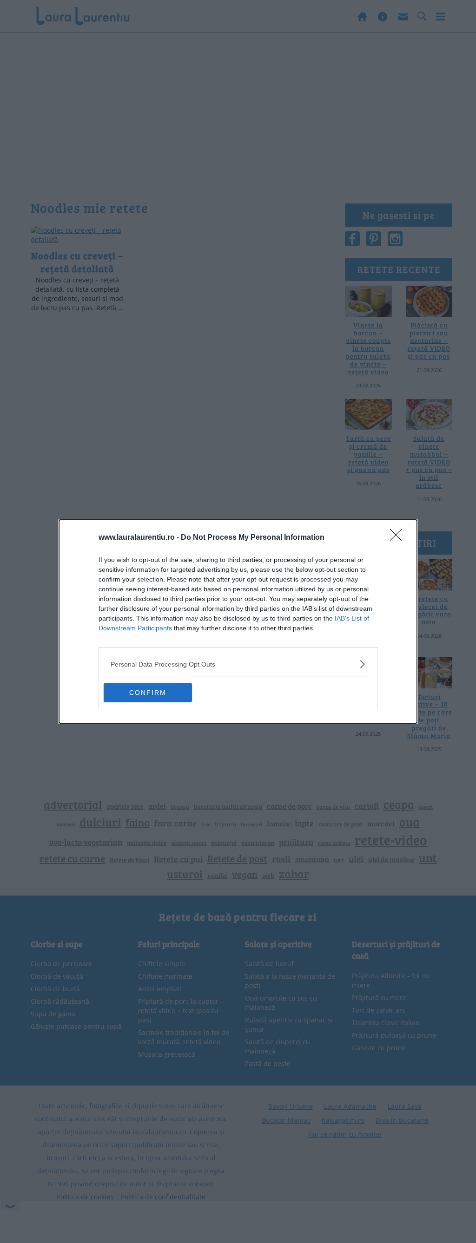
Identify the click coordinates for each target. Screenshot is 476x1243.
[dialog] (238, 621)
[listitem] (238, 664)
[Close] (399, 538)
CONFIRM (147, 692)
